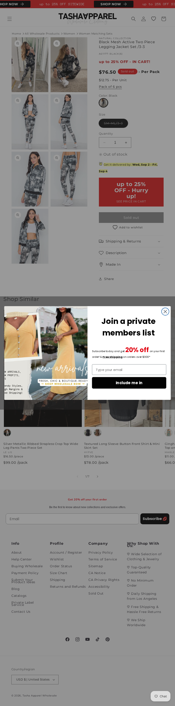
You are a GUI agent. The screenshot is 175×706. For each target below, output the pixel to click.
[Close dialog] (165, 311)
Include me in (129, 382)
